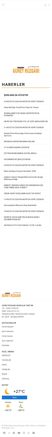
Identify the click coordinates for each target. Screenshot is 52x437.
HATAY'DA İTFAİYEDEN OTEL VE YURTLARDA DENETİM (26, 121)
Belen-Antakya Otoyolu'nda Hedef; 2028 (20, 171)
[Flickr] (34, 433)
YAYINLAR (6, 369)
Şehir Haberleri (8, 331)
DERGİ (4, 365)
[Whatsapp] (29, 433)
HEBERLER (6, 355)
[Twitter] (9, 433)
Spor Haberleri (7, 341)
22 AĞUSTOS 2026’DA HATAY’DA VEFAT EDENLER (24, 101)
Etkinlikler (5, 345)
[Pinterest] (14, 433)
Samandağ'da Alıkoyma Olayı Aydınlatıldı (20, 205)
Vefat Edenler (7, 336)
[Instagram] (24, 433)
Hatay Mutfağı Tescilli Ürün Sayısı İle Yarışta (21, 107)
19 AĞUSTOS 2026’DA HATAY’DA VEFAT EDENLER (24, 199)
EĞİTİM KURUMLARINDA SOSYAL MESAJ (20, 153)
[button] (45, 5)
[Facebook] (4, 433)
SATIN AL (5, 379)
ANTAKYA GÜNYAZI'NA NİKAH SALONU (19, 142)
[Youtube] (19, 433)
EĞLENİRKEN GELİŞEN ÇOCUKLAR (17, 159)
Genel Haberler (8, 327)
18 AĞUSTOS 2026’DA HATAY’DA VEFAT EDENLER (24, 211)
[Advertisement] (26, 37)
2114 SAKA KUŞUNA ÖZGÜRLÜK (16, 147)
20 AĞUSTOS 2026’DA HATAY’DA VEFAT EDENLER (24, 165)
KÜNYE (4, 374)
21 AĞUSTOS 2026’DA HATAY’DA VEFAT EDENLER (24, 127)
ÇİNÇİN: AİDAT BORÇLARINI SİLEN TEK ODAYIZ (22, 193)
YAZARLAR (6, 360)
